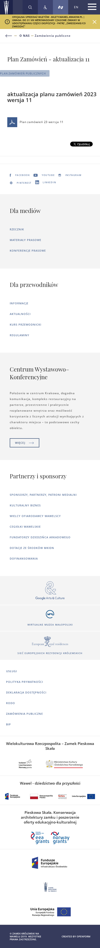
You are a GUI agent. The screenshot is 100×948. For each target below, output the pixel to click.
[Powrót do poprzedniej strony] (11, 36)
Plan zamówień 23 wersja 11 (42, 122)
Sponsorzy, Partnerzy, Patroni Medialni (43, 494)
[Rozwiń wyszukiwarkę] (30, 7)
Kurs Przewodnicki (25, 324)
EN (76, 7)
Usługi (11, 671)
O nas (24, 36)
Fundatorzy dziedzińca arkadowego (40, 537)
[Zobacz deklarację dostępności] (45, 7)
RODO (10, 703)
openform (83, 936)
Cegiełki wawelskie (25, 526)
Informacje (19, 303)
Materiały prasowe (25, 240)
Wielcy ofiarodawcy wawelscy (35, 516)
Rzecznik (17, 229)
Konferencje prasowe (28, 250)
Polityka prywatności (24, 682)
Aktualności (20, 314)
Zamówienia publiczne (53, 36)
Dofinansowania (24, 558)
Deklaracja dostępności (26, 692)
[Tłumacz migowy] (60, 7)
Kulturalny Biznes (25, 505)
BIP (8, 724)
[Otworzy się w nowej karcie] (50, 590)
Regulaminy (19, 335)
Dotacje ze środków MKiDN (32, 548)
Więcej (20, 443)
